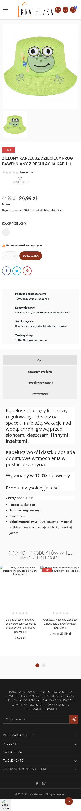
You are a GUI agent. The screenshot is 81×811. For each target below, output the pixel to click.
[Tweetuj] (16, 270)
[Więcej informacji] (24, 569)
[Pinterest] (27, 270)
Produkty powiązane (40, 382)
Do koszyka (31, 255)
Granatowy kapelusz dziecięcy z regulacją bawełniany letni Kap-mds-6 (60, 623)
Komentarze (40, 393)
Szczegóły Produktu (40, 371)
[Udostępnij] (6, 270)
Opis (40, 360)
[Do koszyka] (16, 569)
